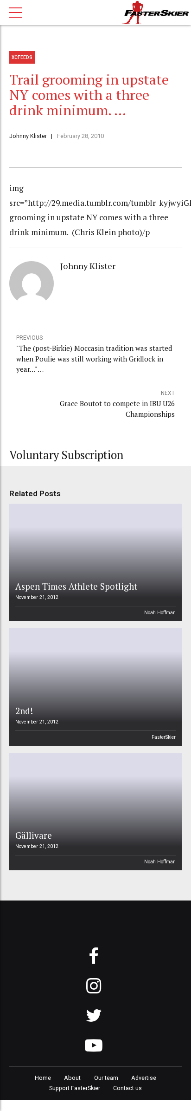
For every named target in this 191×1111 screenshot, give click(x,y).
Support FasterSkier (74, 1088)
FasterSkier (164, 737)
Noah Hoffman (160, 612)
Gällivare (33, 835)
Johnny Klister (28, 135)
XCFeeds (22, 57)
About (72, 1077)
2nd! (24, 711)
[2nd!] (94, 687)
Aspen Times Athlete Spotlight (76, 586)
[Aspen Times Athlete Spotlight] (94, 562)
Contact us (127, 1088)
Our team (106, 1077)
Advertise (143, 1077)
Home (43, 1077)
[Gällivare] (94, 811)
